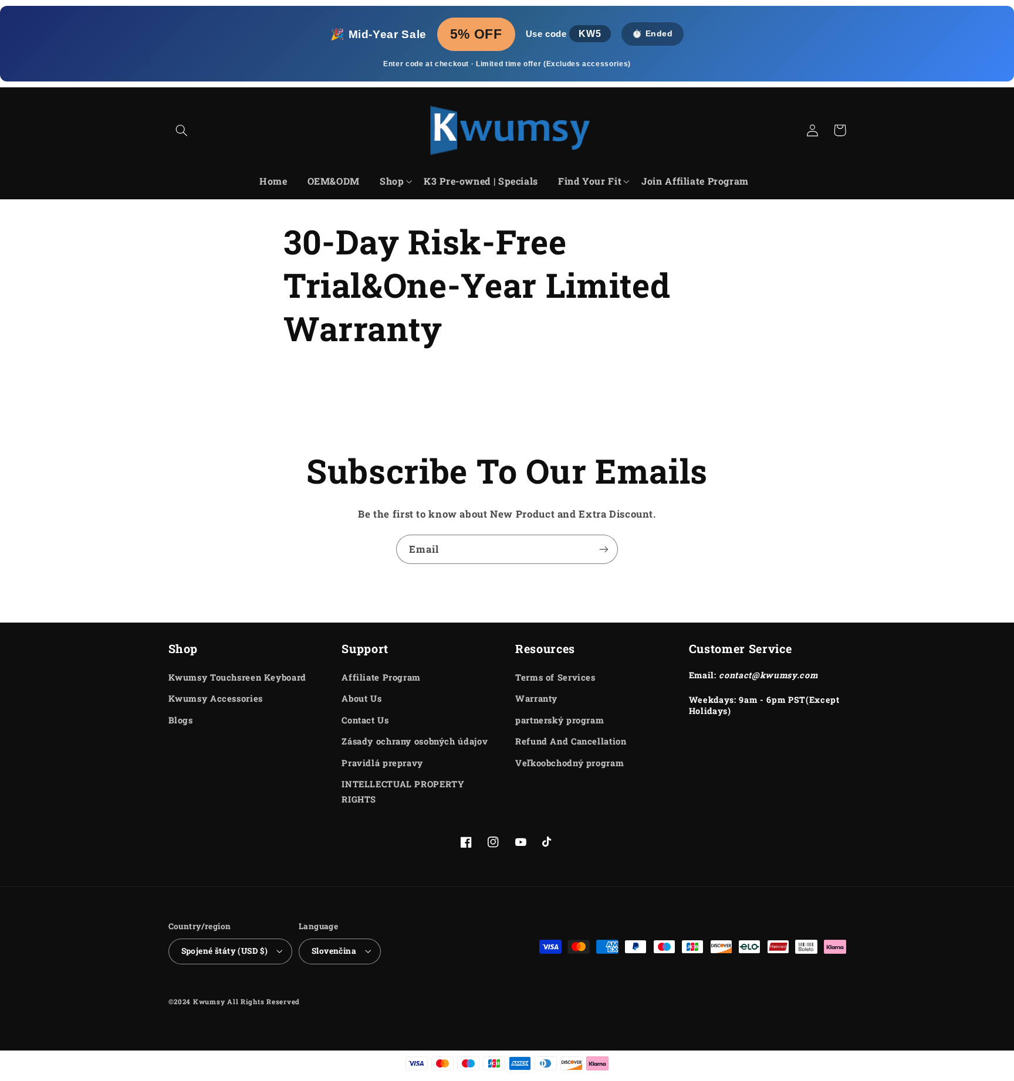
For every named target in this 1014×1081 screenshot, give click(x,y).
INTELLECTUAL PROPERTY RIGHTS (403, 792)
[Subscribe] (603, 549)
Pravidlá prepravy (382, 763)
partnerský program (559, 720)
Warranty (536, 698)
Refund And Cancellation (571, 741)
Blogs (180, 720)
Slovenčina (334, 951)
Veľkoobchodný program (569, 763)
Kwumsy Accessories (215, 698)
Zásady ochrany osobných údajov (415, 741)
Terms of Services (555, 677)
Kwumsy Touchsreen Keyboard (237, 677)
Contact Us (365, 720)
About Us (361, 698)
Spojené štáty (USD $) (224, 951)
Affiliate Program (381, 677)
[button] (181, 130)
